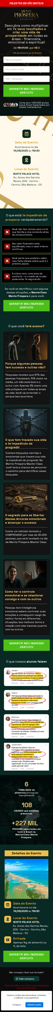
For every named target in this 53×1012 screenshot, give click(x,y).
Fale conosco (26, 978)
